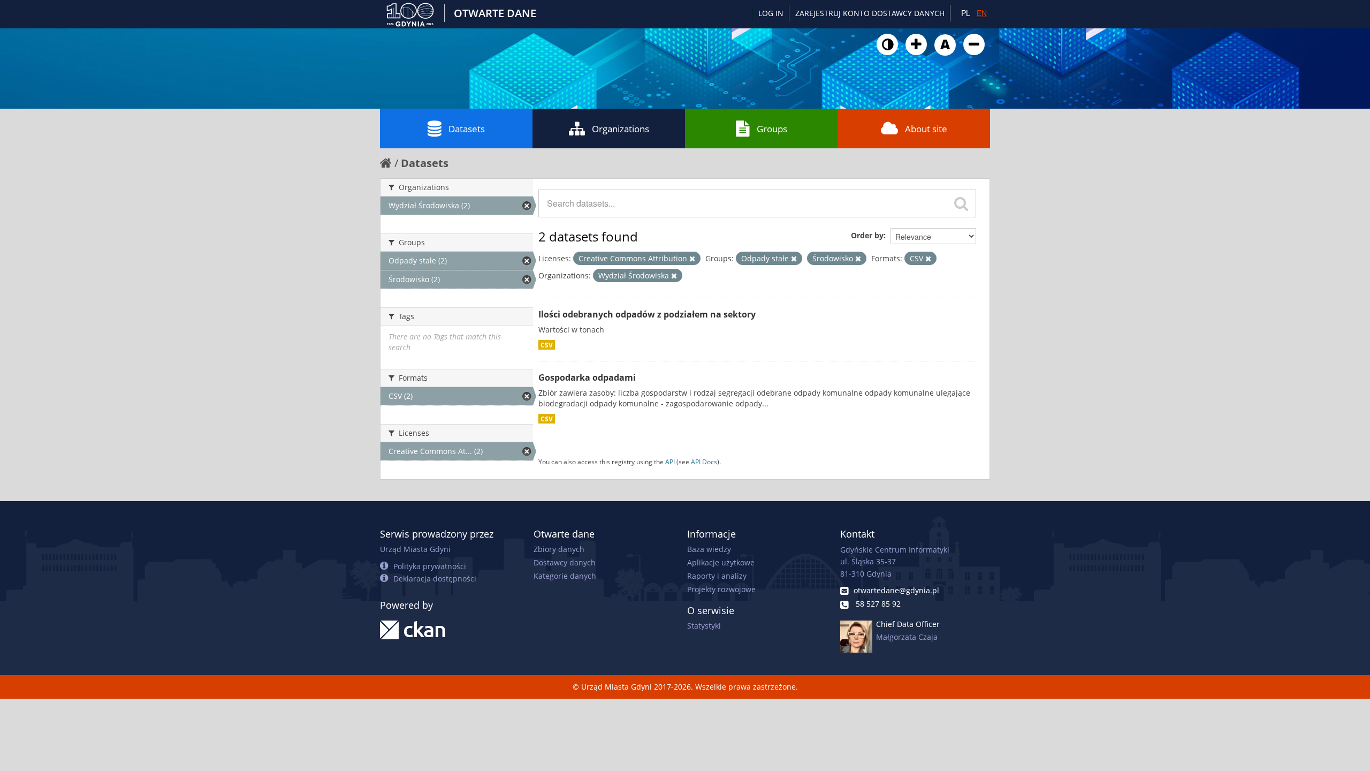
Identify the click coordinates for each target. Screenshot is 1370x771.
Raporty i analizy (717, 576)
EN (982, 12)
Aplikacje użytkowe (721, 562)
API (670, 461)
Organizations (620, 129)
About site (926, 129)
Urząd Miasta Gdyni (415, 549)
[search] (961, 203)
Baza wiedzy (709, 549)
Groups (772, 129)
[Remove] (692, 258)
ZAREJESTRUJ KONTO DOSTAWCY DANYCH (870, 13)
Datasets (466, 129)
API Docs (704, 461)
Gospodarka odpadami (587, 377)
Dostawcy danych (565, 562)
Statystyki (704, 626)
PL (965, 12)
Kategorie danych (565, 576)
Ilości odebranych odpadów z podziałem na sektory (647, 314)
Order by (867, 235)
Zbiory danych (559, 549)
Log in (770, 13)
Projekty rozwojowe (721, 589)
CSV (547, 345)
